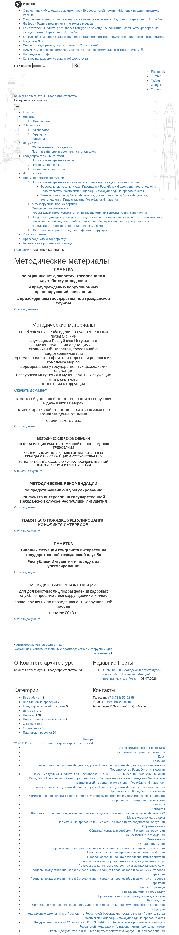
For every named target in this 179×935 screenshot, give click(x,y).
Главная (29, 112)
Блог (161, 756)
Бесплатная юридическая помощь (47, 243)
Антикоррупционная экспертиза (54, 203)
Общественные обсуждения (52, 147)
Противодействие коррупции (43, 177)
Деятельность (33, 173)
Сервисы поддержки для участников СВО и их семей (61, 45)
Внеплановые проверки (48, 169)
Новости (29, 116)
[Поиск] (77, 65)
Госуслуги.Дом (33, 41)
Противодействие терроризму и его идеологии (65, 151)
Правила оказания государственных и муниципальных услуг (121, 861)
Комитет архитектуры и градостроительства (45, 95)
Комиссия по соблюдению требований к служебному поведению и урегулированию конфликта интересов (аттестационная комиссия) (92, 223)
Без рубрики (31, 697)
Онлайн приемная (36, 234)
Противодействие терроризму (44, 238)
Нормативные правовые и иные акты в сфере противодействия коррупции (85, 182)
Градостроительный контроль (44, 156)
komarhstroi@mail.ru (116, 702)
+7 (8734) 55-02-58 (121, 697)
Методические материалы (50, 208)
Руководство (40, 129)
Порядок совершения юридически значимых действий (126, 852)
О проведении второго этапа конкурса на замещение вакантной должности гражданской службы (92, 19)
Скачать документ (27, 309)
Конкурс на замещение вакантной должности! (56, 58)
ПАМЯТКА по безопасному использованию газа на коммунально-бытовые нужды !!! (83, 49)
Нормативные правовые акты (53, 160)
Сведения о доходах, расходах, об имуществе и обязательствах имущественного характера (98, 217)
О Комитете (31, 125)
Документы (31, 142)
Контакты (38, 138)
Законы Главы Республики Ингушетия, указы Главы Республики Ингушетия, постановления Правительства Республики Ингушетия (94, 197)
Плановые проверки (46, 164)
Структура (39, 134)
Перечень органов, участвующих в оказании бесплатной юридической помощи (108, 848)
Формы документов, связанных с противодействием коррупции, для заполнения (89, 212)
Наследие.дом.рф (36, 54)
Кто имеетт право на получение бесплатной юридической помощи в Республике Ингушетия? (98, 813)
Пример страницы (152, 887)
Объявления (41, 121)
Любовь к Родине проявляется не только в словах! (59, 23)
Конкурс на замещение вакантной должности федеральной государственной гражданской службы (93, 36)
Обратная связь (153, 826)
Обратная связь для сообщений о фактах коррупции (69, 230)
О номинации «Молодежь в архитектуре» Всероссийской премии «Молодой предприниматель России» (131, 674)
